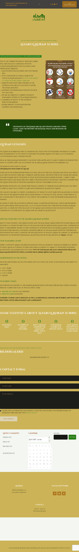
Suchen (56, 433)
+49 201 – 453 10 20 (39, 509)
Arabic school (15, 442)
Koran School (17, 437)
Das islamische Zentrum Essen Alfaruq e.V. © (24, 548)
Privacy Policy (31, 413)
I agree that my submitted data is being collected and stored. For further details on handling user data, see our (36, 412)
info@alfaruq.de (39, 511)
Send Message (8, 419)
